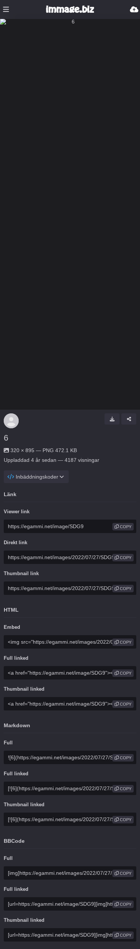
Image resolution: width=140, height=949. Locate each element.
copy (125, 526)
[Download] (112, 419)
